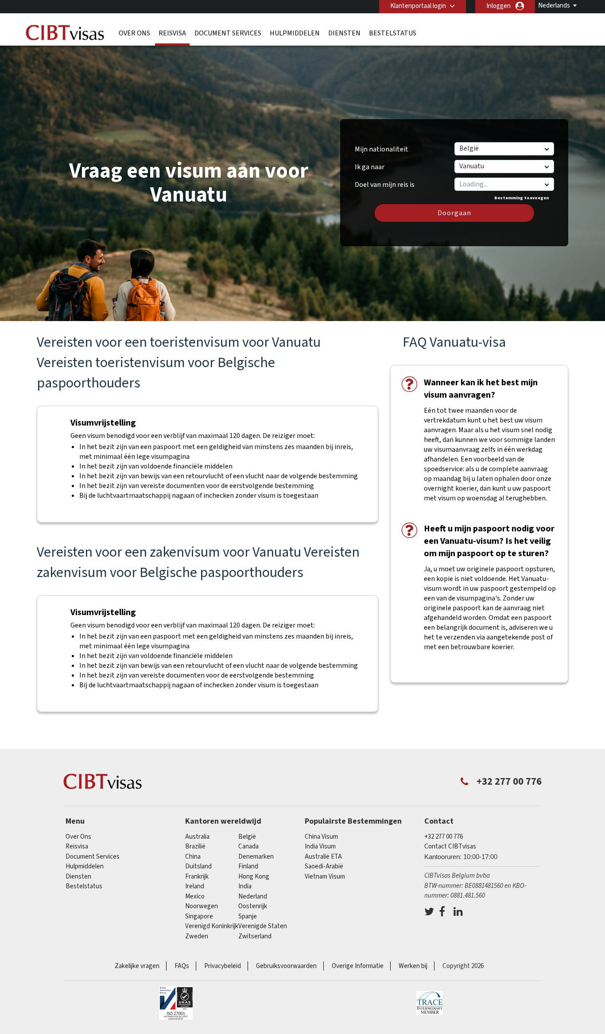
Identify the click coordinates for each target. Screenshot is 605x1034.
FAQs (182, 966)
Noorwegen (201, 906)
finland (248, 866)
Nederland (252, 896)
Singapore (199, 916)
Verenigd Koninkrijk (211, 926)
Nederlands (554, 5)
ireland (194, 886)
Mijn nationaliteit (381, 149)
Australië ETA (323, 856)
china (193, 856)
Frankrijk (197, 876)
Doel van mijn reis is (385, 181)
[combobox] (503, 184)
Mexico (195, 896)
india (245, 886)
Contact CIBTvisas (450, 846)
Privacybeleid (222, 966)
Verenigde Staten (262, 926)
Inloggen (498, 6)
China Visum (321, 836)
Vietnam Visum (325, 876)
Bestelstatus (392, 33)
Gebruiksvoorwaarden (286, 966)
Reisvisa (172, 33)
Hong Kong (253, 876)
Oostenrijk (252, 906)
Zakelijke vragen (137, 966)
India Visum (320, 846)
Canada (248, 846)
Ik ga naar (369, 167)
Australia (197, 836)
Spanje (247, 916)
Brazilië (195, 846)
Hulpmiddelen (295, 33)
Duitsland (198, 866)
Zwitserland (254, 936)
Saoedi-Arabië (324, 866)
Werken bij (413, 966)
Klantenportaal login (418, 6)
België (247, 836)
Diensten (344, 33)
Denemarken (256, 856)
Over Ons (134, 33)
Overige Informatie (358, 966)
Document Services (227, 33)
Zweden (196, 936)
